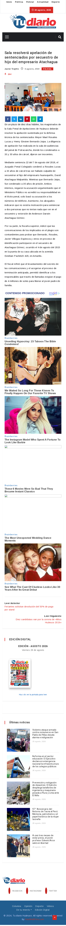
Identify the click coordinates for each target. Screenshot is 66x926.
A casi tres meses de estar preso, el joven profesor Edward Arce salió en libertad (43, 839)
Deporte (56, 2)
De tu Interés (23, 910)
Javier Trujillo (12, 69)
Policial (30, 2)
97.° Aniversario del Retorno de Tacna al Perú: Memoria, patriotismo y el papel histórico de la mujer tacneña (45, 814)
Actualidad (42, 2)
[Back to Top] (54, 917)
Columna (16, 906)
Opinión (28, 906)
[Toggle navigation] (5, 36)
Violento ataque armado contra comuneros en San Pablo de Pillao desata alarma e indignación (45, 733)
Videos (50, 906)
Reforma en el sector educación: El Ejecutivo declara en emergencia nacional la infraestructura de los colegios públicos (45, 761)
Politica (19, 2)
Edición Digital (42, 910)
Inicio (9, 2)
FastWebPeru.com (34, 919)
